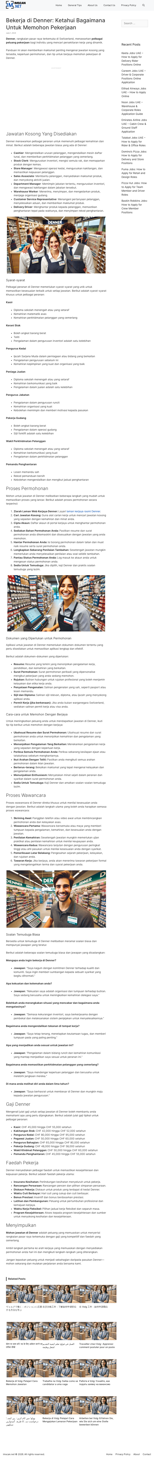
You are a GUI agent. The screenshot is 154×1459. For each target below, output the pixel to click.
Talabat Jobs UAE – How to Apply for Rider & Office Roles (134, 141)
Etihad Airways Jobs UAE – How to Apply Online (134, 92)
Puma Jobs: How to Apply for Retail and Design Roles (133, 173)
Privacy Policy (128, 5)
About (136, 1454)
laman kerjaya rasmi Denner (83, 511)
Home (59, 5)
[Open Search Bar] (143, 5)
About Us (92, 5)
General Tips (75, 5)
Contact (147, 1454)
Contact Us (109, 5)
